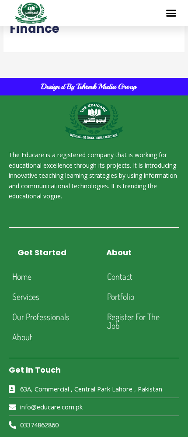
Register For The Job (133, 321)
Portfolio (120, 296)
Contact (119, 276)
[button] (171, 13)
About (22, 336)
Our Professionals (41, 316)
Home (21, 276)
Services (25, 296)
